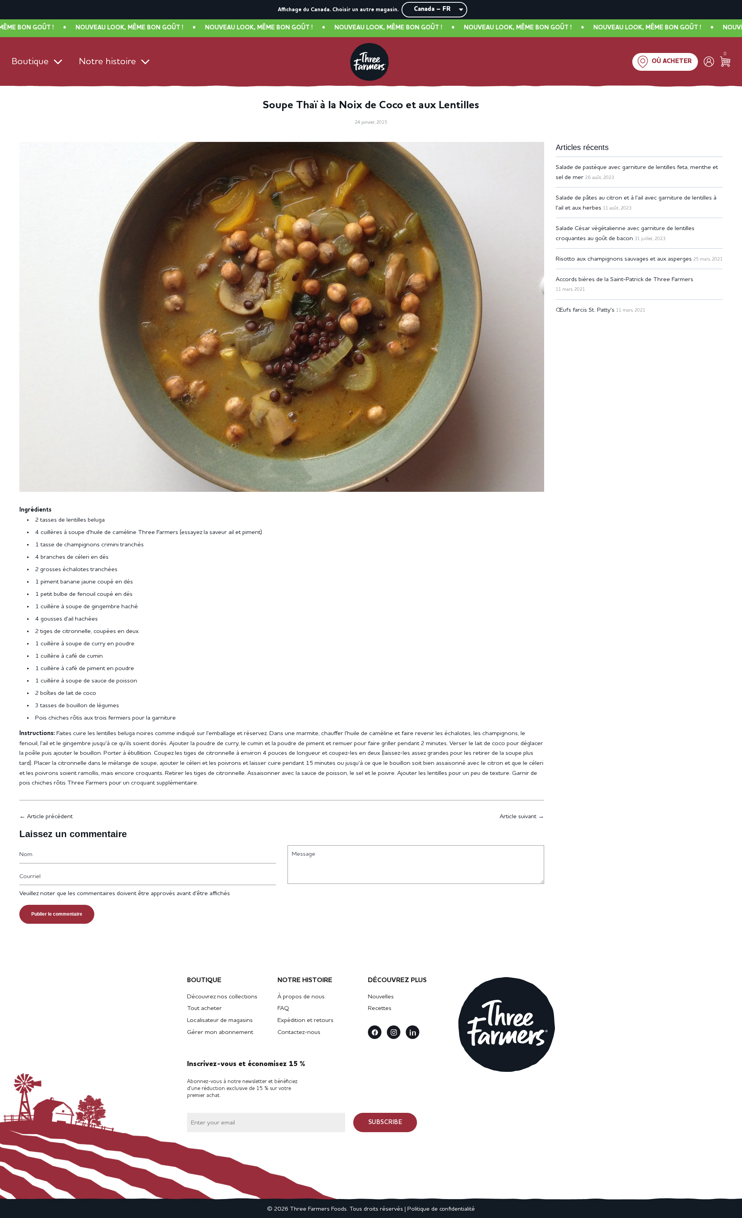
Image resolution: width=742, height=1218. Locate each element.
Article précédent (50, 817)
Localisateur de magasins (220, 1020)
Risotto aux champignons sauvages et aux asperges (624, 259)
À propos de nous (301, 997)
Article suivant (518, 817)
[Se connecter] (709, 61)
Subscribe (385, 1122)
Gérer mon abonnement (220, 1032)
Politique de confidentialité (441, 1209)
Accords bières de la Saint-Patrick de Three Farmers (624, 279)
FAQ (283, 1008)
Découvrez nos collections (222, 997)
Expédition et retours (305, 1020)
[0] (725, 61)
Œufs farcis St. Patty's (585, 310)
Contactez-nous (298, 1032)
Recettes (379, 1008)
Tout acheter (204, 1008)
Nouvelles (381, 997)
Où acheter (672, 61)
